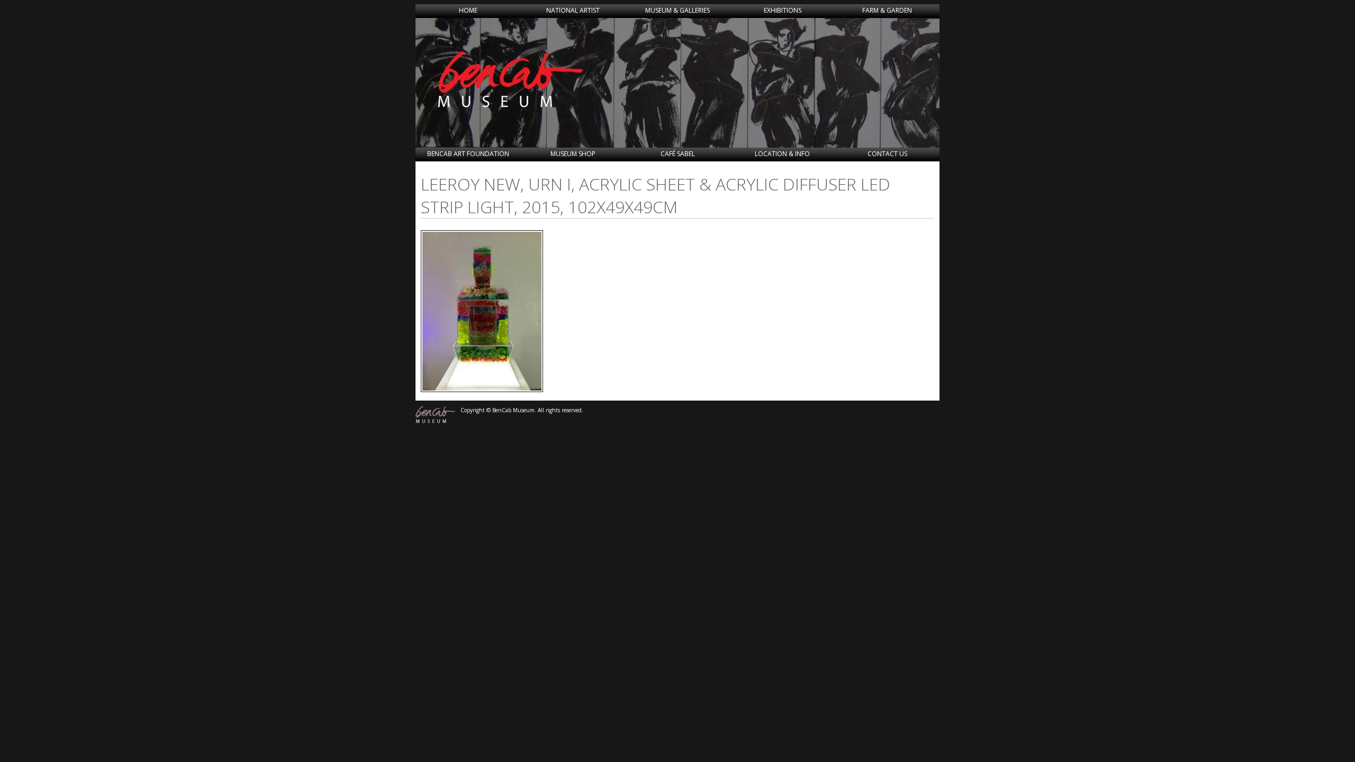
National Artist (573, 10)
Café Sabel (678, 153)
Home (468, 10)
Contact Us (887, 153)
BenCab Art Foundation (468, 153)
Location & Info (782, 153)
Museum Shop (572, 153)
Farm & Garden (887, 10)
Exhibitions (782, 10)
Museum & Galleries (677, 10)
